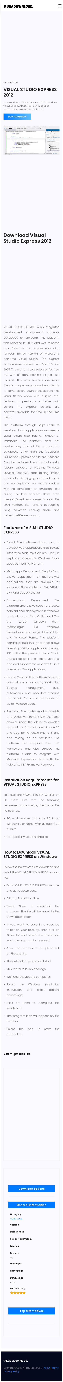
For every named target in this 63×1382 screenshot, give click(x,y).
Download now (17, 116)
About (47, 1367)
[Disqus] (31, 1114)
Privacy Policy (12, 1371)
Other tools (16, 1218)
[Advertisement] (31, 46)
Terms (55, 1367)
